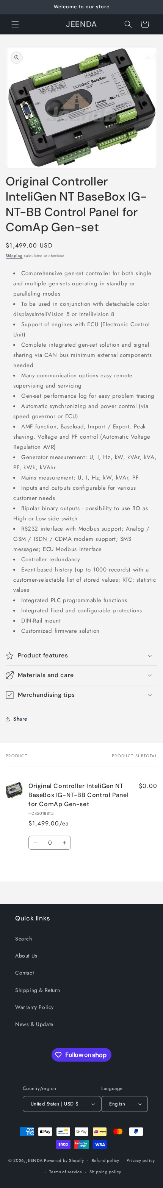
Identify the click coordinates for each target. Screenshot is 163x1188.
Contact (24, 972)
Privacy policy (141, 1160)
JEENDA (34, 1160)
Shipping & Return (37, 990)
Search (23, 938)
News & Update (34, 1024)
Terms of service (65, 1172)
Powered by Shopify (64, 1160)
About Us (26, 955)
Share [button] (20, 718)
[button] (15, 24)
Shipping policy (105, 1172)
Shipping (14, 255)
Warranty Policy (34, 1007)
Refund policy (105, 1160)
